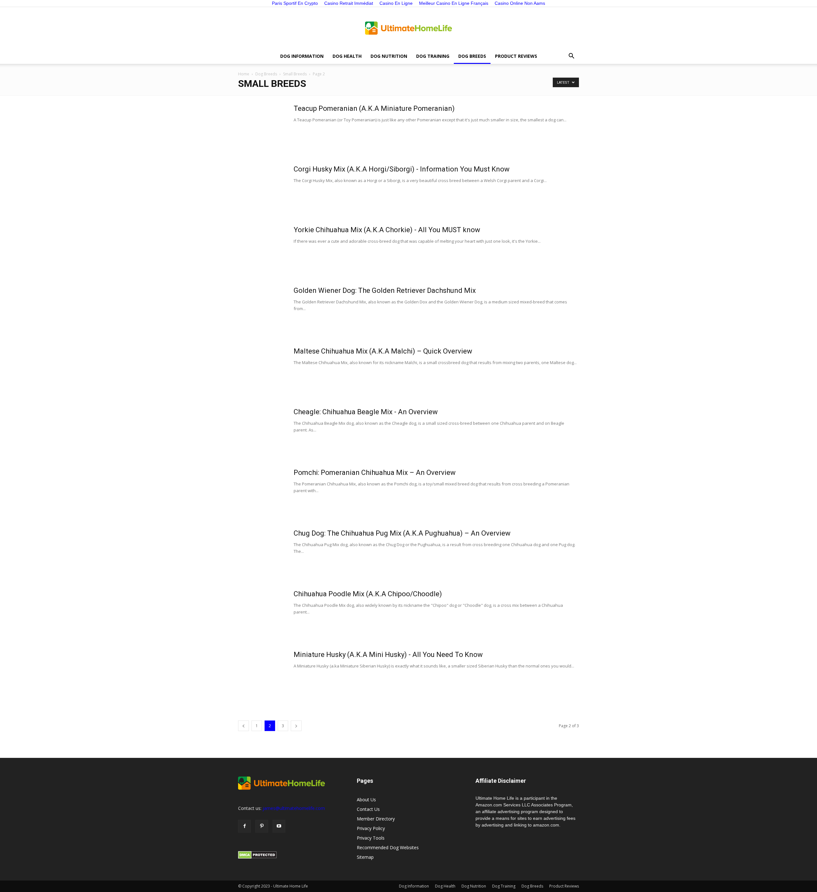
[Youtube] (279, 826)
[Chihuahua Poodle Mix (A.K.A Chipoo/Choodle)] (262, 613)
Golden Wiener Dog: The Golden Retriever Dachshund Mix (385, 290)
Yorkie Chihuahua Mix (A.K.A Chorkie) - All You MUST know (387, 230)
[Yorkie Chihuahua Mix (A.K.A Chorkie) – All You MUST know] (262, 249)
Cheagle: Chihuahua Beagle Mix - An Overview (366, 412)
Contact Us (368, 809)
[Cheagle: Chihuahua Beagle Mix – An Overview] (262, 431)
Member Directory (376, 819)
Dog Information (302, 56)
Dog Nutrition (389, 56)
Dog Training (432, 56)
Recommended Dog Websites (388, 847)
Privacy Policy (371, 828)
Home (243, 74)
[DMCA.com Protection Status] (257, 857)
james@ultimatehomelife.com (294, 808)
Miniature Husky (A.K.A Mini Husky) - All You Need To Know (388, 655)
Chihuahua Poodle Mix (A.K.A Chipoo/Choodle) (368, 594)
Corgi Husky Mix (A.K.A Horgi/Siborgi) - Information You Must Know (402, 169)
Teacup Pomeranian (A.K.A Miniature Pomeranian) (374, 108)
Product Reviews (516, 56)
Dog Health (347, 56)
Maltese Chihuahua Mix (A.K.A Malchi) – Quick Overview (383, 351)
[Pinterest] (261, 826)
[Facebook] (244, 826)
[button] (571, 56)
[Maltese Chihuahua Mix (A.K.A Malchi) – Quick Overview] (262, 371)
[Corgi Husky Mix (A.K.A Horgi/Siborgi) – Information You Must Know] (262, 189)
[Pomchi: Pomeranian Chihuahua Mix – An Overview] (262, 492)
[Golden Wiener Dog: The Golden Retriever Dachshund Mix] (262, 310)
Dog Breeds (472, 56)
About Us (366, 800)
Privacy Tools (371, 838)
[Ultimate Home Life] (408, 28)
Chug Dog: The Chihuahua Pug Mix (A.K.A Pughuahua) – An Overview (402, 533)
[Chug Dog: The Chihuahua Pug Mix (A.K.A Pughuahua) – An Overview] (262, 553)
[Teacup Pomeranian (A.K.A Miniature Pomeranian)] (262, 128)
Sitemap (365, 857)
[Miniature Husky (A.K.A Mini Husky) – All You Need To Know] (262, 674)
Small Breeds (295, 74)
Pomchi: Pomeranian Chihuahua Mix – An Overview (375, 472)
